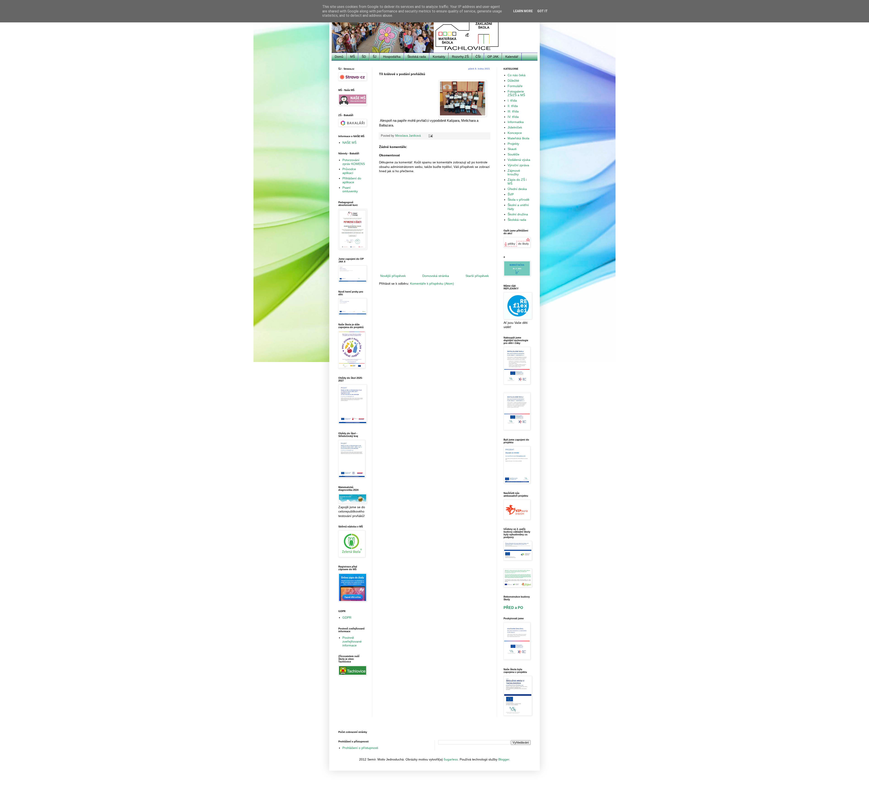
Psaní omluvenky (350, 189)
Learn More (523, 11)
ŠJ (374, 56)
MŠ (352, 56)
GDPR (346, 617)
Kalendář (511, 56)
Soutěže (513, 154)
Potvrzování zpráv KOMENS (353, 162)
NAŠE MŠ (349, 142)
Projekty (513, 143)
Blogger (503, 759)
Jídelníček (515, 127)
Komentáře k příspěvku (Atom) (432, 283)
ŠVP (511, 194)
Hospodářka (392, 56)
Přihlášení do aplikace (351, 180)
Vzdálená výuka (519, 160)
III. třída (513, 111)
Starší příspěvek (477, 276)
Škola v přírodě (518, 199)
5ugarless (451, 759)
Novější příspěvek (393, 276)
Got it (542, 11)
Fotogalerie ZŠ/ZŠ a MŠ (516, 93)
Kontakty (439, 56)
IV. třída (513, 117)
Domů (339, 56)
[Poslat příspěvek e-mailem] (430, 135)
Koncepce (515, 133)
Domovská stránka (435, 276)
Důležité (513, 80)
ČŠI (478, 56)
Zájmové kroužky (514, 172)
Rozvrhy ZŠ (460, 56)
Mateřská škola (518, 138)
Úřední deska (517, 189)
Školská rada (416, 56)
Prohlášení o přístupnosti (360, 748)
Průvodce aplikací (349, 171)
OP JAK (493, 56)
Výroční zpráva (518, 165)
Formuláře (515, 86)
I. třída (512, 100)
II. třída (513, 106)
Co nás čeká (516, 75)
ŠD (364, 56)
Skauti (512, 149)
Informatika (516, 122)
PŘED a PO (513, 607)
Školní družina (518, 214)
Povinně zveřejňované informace (352, 641)
